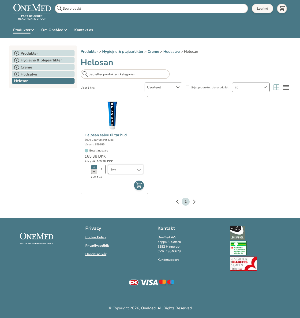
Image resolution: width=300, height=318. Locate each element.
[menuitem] (23, 31)
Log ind (262, 8)
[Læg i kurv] (139, 185)
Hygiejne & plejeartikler (122, 51)
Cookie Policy (95, 237)
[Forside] (32, 12)
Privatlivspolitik (97, 245)
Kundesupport (168, 259)
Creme (153, 51)
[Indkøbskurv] (282, 8)
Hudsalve (171, 51)
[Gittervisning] (276, 87)
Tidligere (179, 202)
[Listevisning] (286, 87)
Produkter (89, 51)
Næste (192, 202)
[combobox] (163, 87)
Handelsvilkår (95, 254)
